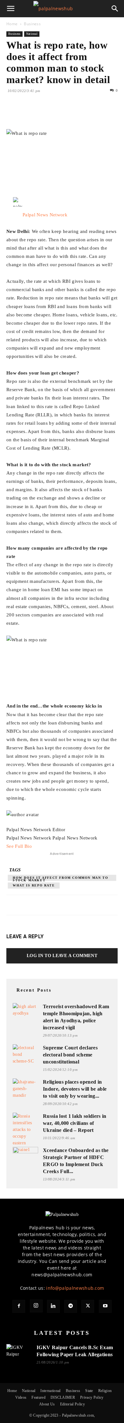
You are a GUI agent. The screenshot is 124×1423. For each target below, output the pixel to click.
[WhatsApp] (56, 114)
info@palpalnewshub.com (75, 1288)
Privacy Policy (91, 1397)
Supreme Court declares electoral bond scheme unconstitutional (70, 1054)
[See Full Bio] (35, 846)
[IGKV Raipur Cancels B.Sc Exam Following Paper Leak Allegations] (19, 1352)
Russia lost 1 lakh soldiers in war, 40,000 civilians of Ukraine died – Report (75, 1123)
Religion (105, 1390)
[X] (27, 114)
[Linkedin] (71, 114)
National (32, 33)
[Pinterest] (42, 114)
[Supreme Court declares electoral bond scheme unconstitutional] (25, 1054)
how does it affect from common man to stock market (60, 878)
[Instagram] (36, 1306)
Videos (20, 1397)
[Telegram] (70, 1306)
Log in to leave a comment (62, 955)
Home (11, 24)
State (89, 1390)
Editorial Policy (72, 1404)
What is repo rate (34, 885)
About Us (47, 1404)
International (50, 1390)
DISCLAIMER (63, 1397)
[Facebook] (12, 114)
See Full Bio (19, 846)
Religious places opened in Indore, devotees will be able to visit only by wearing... (75, 1089)
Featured (38, 1397)
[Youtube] (105, 1306)
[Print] (85, 114)
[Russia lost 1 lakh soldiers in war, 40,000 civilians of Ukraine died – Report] (25, 1133)
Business (32, 24)
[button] (11, 8)
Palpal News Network (45, 214)
